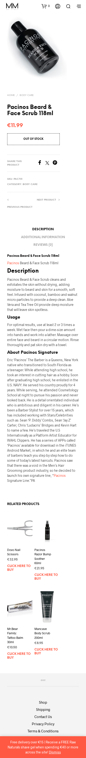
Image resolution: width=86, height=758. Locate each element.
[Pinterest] (56, 163)
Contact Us (43, 716)
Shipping (43, 709)
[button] (46, 6)
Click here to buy (19, 568)
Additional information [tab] (43, 237)
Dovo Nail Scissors (13, 552)
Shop (43, 702)
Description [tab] (43, 229)
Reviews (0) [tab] (43, 245)
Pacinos (13, 263)
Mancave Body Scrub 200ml (42, 633)
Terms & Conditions (43, 731)
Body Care (27, 95)
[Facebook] (41, 163)
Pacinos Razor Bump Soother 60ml (42, 556)
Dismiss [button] (55, 752)
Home (11, 95)
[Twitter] (49, 163)
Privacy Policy (43, 724)
